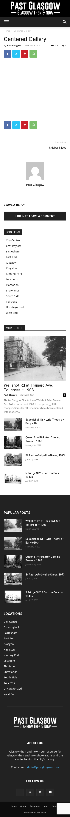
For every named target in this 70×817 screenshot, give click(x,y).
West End (12, 313)
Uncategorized (15, 307)
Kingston (11, 268)
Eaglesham (13, 251)
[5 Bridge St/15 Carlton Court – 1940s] (13, 477)
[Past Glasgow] (35, 8)
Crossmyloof (13, 246)
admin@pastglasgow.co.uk (42, 767)
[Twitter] (16, 54)
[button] (6, 22)
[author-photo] (35, 179)
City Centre (13, 240)
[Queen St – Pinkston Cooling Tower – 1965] (13, 442)
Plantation (12, 285)
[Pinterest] (24, 54)
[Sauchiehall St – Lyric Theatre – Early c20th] (13, 424)
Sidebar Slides (57, 147)
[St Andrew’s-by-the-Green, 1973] (13, 459)
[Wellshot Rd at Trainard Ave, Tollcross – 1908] (35, 358)
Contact (56, 806)
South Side (12, 296)
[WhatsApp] (33, 54)
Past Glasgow (14, 45)
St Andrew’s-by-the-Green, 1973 (45, 455)
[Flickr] (30, 792)
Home (7, 30)
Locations (12, 279)
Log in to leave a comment (35, 216)
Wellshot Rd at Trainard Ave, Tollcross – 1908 (28, 387)
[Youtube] (50, 792)
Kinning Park (14, 273)
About (23, 806)
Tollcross (11, 301)
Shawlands (13, 290)
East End (11, 257)
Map (45, 806)
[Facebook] (7, 54)
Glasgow (11, 262)
